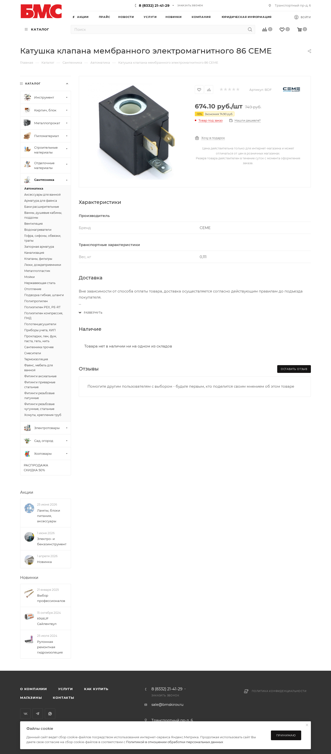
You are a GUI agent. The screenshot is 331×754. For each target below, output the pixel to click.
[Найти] (250, 29)
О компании (33, 689)
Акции (26, 492)
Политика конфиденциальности (279, 691)
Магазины (31, 698)
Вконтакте (25, 713)
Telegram (37, 713)
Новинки (29, 577)
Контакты (63, 698)
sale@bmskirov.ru (167, 704)
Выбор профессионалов (51, 598)
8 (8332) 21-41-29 (154, 5)
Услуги (65, 689)
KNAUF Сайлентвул (46, 621)
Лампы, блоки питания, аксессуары (48, 515)
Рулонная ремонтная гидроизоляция (50, 647)
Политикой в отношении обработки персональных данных (174, 742)
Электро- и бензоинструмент (51, 541)
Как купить (96, 689)
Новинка (44, 562)
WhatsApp (50, 713)
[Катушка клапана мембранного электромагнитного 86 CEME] (136, 131)
